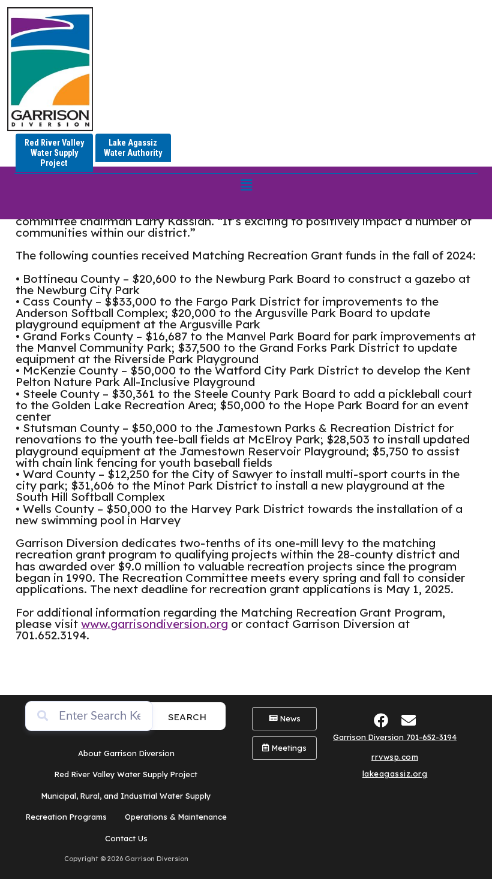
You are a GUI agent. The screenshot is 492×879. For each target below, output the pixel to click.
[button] (246, 185)
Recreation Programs (66, 816)
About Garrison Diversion (126, 753)
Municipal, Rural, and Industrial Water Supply (126, 796)
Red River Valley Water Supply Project (126, 774)
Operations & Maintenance (176, 816)
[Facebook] (381, 720)
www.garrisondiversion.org (154, 624)
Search (187, 717)
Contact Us (126, 838)
